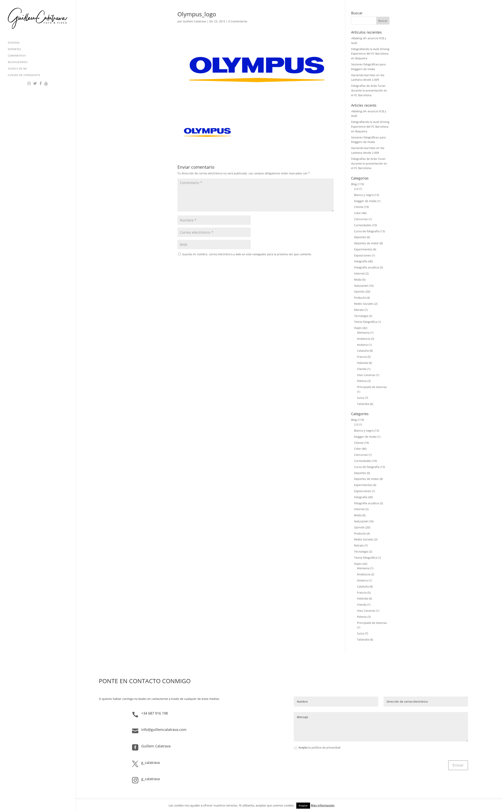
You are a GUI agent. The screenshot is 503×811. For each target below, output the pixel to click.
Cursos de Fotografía (24, 75)
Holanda (362, 363)
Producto (360, 297)
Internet (359, 273)
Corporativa (17, 55)
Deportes (14, 49)
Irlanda (361, 369)
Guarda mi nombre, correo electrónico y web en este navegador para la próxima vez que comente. (247, 254)
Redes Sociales (364, 304)
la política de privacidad (324, 747)
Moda (358, 279)
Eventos (14, 42)
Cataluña (363, 350)
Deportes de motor (366, 243)
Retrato (359, 310)
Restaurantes (18, 62)
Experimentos (363, 249)
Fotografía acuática (366, 267)
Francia (362, 357)
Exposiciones (362, 255)
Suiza (360, 398)
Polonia (362, 381)
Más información (323, 805)
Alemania (363, 332)
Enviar (458, 765)
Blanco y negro (364, 195)
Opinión (359, 291)
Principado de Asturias (372, 387)
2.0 (356, 189)
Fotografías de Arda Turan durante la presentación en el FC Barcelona (369, 90)
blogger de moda (365, 201)
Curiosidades (362, 225)
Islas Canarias (366, 375)
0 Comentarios (237, 21)
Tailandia (363, 404)
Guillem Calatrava (194, 21)
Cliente (358, 207)
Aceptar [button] (303, 805)
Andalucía (363, 339)
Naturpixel (361, 285)
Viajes (358, 328)
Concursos (361, 219)
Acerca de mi (17, 68)
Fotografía (360, 261)
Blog (354, 184)
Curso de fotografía (366, 231)
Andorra (362, 345)
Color (357, 213)
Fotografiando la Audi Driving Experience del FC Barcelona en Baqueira (370, 53)
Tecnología (361, 316)
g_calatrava (150, 762)
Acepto (319, 747)
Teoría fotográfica (365, 322)
